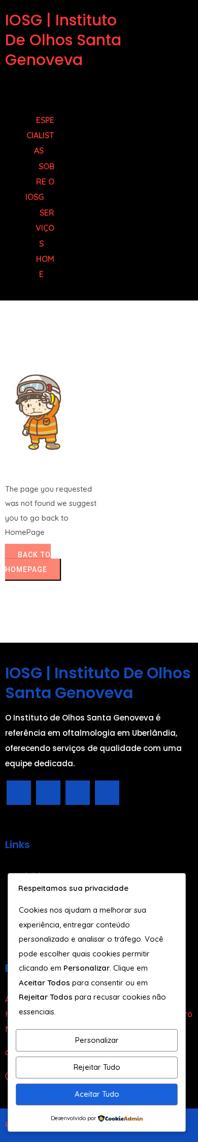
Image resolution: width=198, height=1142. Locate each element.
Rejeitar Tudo (97, 1067)
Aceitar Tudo (97, 1094)
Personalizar (97, 1040)
